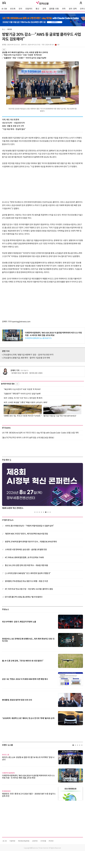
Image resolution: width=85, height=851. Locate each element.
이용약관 (12, 841)
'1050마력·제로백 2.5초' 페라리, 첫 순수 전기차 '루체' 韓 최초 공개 (28, 718)
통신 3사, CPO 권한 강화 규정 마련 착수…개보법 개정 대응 (26, 565)
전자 (20, 9)
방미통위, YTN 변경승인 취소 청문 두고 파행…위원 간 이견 (26, 581)
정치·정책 (73, 9)
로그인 (5, 841)
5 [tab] (43, 512)
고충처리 (35, 841)
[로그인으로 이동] (81, 3)
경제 (44, 9)
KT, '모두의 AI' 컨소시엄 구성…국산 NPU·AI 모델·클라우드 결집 (29, 589)
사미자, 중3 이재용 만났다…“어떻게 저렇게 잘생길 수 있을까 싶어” (29, 526)
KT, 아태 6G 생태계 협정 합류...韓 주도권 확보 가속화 (24, 557)
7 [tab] (48, 512)
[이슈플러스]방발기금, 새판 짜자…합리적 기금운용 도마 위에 (26, 358)
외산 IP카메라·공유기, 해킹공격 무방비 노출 (19, 622)
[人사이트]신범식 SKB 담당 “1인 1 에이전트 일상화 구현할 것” (28, 573)
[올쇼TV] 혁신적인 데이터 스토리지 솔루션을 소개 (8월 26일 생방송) (28, 437)
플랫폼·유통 (54, 9)
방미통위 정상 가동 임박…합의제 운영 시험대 (27, 373)
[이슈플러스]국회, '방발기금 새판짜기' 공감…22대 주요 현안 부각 (28, 355)
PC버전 (51, 841)
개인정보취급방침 (23, 841)
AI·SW (4, 9)
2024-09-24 (52, 45)
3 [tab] (39, 512)
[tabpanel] (42, 486)
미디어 (9, 29)
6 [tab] (45, 512)
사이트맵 (43, 841)
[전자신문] (42, 3)
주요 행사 (6, 460)
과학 (63, 9)
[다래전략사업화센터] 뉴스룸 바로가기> (38, 338)
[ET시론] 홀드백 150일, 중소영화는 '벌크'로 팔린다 (23, 597)
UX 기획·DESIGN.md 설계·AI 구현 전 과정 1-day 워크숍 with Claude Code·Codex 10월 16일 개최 (40, 433)
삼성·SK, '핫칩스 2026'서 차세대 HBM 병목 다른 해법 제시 (25, 679)
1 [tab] (34, 512)
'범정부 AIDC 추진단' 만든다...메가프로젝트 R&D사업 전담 (26, 534)
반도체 (12, 9)
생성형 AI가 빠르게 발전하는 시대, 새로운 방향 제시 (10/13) (25, 52)
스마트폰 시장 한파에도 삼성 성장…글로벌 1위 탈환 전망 (26, 549)
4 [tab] (41, 512)
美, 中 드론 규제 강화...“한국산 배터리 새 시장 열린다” (22, 661)
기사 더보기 (24, 370)
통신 (37, 9)
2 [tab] (37, 512)
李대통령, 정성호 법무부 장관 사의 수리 (17, 700)
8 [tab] (50, 512)
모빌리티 (28, 9)
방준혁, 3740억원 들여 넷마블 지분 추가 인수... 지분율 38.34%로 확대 (31, 542)
